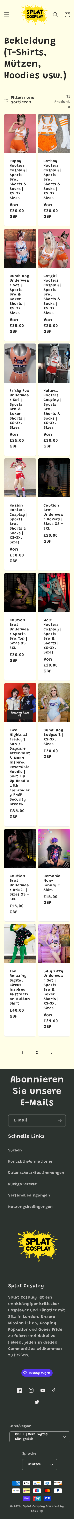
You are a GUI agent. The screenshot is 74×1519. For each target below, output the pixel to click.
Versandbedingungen (29, 1195)
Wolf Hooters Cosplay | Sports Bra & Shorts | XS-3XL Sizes (52, 637)
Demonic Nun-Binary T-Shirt (53, 883)
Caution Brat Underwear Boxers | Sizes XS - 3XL (53, 517)
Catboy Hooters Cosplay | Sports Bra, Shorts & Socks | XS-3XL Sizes (52, 180)
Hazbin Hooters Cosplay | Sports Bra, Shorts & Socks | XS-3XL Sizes (19, 524)
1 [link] (22, 1053)
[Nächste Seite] (51, 1053)
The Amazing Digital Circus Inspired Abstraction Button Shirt (20, 987)
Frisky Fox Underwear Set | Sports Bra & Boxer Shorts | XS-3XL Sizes (19, 409)
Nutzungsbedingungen (30, 1207)
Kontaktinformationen (31, 1162)
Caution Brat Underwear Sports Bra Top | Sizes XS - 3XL (19, 634)
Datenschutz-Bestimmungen (36, 1173)
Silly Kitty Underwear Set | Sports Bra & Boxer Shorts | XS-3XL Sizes (53, 989)
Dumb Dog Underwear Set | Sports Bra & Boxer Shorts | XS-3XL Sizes (19, 294)
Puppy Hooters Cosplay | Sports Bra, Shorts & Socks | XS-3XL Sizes (19, 180)
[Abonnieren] (60, 1121)
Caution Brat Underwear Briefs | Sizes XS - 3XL (19, 888)
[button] (7, 14)
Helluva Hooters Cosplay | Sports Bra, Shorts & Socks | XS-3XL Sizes (52, 409)
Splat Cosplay (34, 1506)
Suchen (15, 1150)
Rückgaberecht (22, 1184)
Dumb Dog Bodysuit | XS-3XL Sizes (53, 737)
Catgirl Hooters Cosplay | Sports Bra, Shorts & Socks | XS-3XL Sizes (52, 294)
